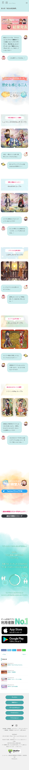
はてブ (14, 650)
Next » (24, 654)
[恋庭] (8, 2)
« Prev (4, 654)
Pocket (19, 650)
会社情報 (4, 728)
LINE (24, 650)
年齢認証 (6, 730)
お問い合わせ (23, 730)
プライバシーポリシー (23, 728)
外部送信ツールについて (14, 730)
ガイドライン (14, 728)
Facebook (4, 650)
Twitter (9, 650)
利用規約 (9, 728)
